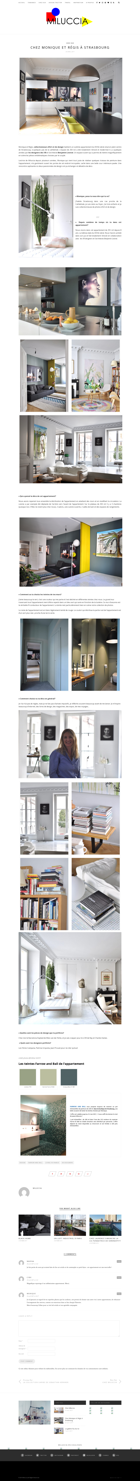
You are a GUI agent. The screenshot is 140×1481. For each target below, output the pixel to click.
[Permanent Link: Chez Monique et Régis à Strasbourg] (58, 1423)
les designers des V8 (37, 152)
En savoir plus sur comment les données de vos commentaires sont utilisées (81, 1369)
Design (22, 1162)
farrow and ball (35, 1162)
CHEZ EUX (42, 2)
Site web (21, 1354)
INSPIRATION (78, 2)
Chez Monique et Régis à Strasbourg (74, 1419)
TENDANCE (32, 2)
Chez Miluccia (70, 1408)
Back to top (115, 1477)
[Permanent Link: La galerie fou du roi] (58, 1433)
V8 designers (87, 238)
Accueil (22, 2)
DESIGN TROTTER (55, 2)
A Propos (90, 2)
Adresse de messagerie (22, 1347)
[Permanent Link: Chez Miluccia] (58, 1413)
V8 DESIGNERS (67, 1162)
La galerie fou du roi (72, 1429)
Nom (21, 1341)
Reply (119, 1261)
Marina (30, 1261)
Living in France (52, 1162)
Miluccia (37, 1188)
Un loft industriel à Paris (68, 1238)
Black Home (25, 1238)
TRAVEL (68, 2)
